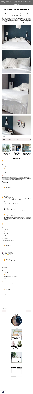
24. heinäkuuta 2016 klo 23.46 (10, 260)
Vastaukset (6, 166)
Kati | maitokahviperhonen (9, 252)
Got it (19, 4)
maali (6, 139)
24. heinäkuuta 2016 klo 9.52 (10, 215)
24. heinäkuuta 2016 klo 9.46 (10, 188)
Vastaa (3, 164)
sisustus (15, 139)
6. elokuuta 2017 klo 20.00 (6, 267)
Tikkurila (18, 139)
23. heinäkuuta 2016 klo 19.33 (8, 197)
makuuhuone (9, 139)
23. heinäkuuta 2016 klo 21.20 (8, 224)
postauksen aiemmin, (20, 18)
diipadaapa (6, 238)
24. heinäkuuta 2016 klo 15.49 (10, 246)
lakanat (3, 139)
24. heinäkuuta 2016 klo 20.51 (8, 253)
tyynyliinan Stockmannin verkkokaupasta (12, 22)
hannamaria (6, 175)
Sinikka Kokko (6, 281)
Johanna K (6, 196)
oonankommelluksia (8, 160)
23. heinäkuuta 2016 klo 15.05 (8, 161)
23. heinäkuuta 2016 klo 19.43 (10, 209)
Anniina (7, 208)
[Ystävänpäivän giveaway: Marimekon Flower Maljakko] (16, 351)
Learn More (15, 4)
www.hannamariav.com (5, 182)
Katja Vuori (8, 168)
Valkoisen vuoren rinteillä (16, 9)
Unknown (5, 223)
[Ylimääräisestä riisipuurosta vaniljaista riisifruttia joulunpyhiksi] (16, 362)
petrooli (12, 139)
